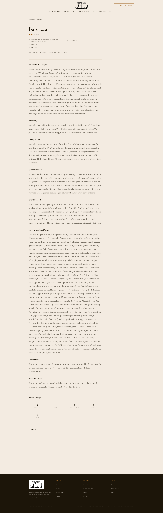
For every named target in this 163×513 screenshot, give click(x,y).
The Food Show (115, 488)
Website (33, 44)
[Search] (101, 5)
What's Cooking (81, 11)
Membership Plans (88, 488)
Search (112, 492)
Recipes (66, 11)
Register (85, 496)
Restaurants (53, 11)
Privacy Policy (81, 506)
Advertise (102, 506)
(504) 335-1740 (73, 40)
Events (112, 11)
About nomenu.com (116, 485)
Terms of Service (93, 506)
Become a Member (124, 6)
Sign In (85, 492)
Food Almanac (99, 11)
